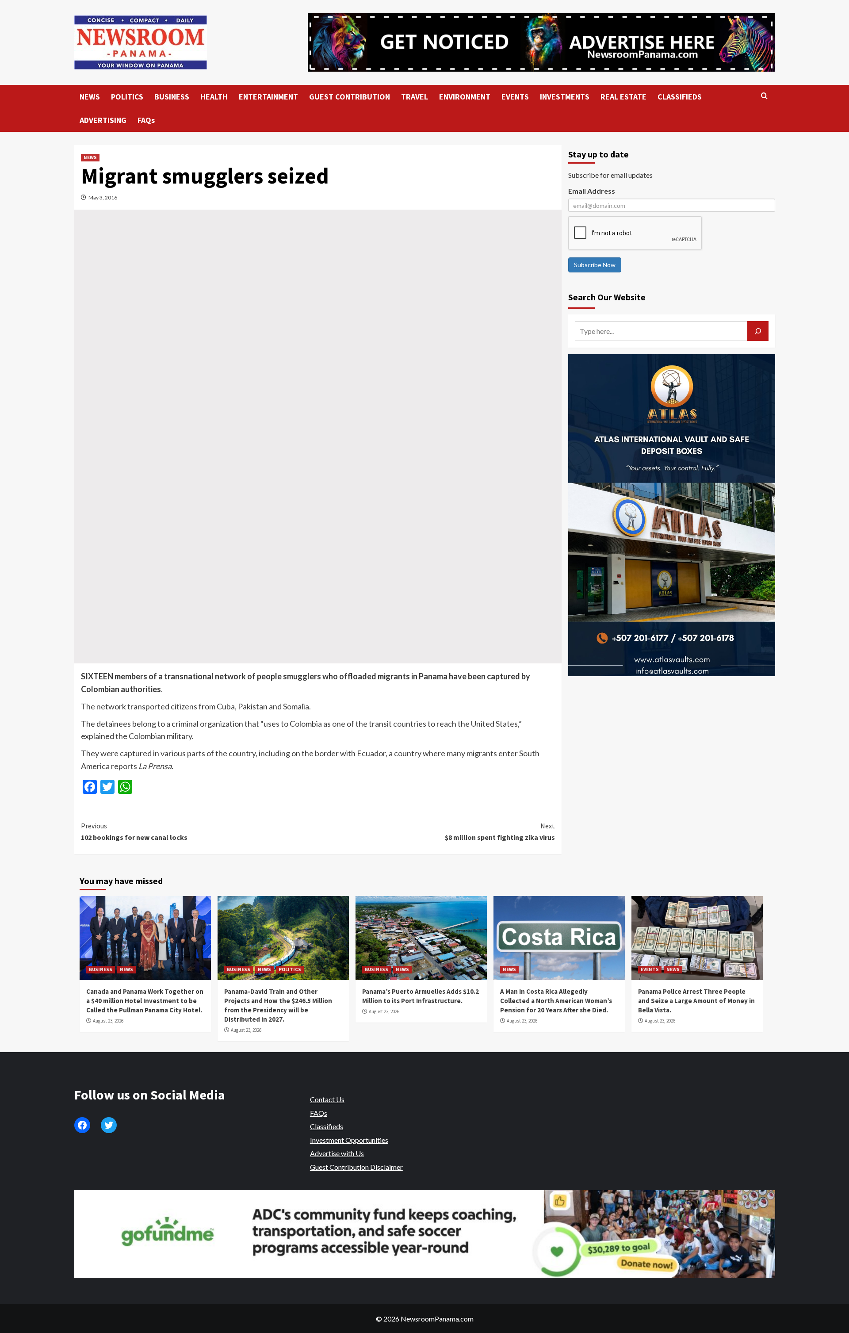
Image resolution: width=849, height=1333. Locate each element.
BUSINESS (171, 97)
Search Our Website (607, 297)
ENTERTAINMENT (268, 97)
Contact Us (327, 1099)
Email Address (591, 191)
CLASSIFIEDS (680, 97)
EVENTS (515, 97)
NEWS (90, 97)
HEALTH (214, 97)
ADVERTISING (103, 120)
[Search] (764, 96)
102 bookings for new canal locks (134, 831)
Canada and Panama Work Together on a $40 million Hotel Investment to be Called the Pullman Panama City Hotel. (144, 1000)
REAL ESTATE (623, 97)
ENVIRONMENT (464, 97)
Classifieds (326, 1126)
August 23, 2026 (108, 1021)
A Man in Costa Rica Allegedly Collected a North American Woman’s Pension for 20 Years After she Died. (556, 1000)
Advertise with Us (337, 1153)
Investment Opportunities (349, 1140)
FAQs (146, 120)
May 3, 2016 (102, 197)
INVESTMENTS (564, 97)
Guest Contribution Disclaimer (356, 1167)
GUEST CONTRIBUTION (349, 97)
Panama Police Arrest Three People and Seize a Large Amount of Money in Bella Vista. (696, 1000)
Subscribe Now (595, 264)
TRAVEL (414, 97)
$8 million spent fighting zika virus (500, 831)
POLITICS (127, 97)
